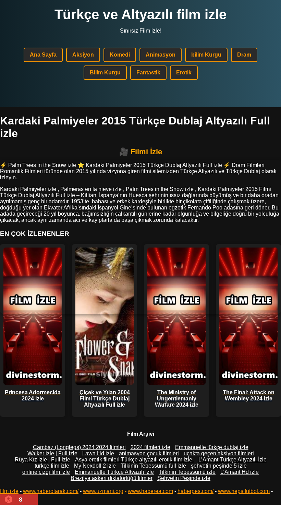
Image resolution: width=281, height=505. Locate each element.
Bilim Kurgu (105, 72)
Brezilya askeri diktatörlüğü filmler (111, 478)
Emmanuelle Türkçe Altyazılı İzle (114, 472)
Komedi (120, 55)
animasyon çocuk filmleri (149, 453)
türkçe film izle (52, 466)
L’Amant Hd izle (239, 472)
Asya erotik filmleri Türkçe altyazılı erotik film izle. (134, 459)
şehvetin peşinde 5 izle (219, 466)
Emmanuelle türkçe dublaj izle (211, 447)
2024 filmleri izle (150, 447)
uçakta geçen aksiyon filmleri (219, 453)
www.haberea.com (150, 491)
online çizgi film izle (46, 472)
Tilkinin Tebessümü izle (187, 472)
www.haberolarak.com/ (50, 491)
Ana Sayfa (43, 55)
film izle (9, 491)
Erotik (184, 72)
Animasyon (160, 55)
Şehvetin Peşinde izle (183, 478)
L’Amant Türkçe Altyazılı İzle (232, 459)
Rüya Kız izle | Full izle (42, 459)
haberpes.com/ (195, 491)
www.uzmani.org (103, 491)
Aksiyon (83, 55)
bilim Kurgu (206, 55)
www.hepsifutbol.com (244, 491)
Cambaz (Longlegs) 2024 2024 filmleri (79, 447)
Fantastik (148, 72)
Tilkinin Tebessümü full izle (153, 466)
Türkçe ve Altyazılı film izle (140, 14)
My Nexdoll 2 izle (95, 466)
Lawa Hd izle (98, 453)
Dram (244, 55)
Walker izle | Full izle (52, 453)
